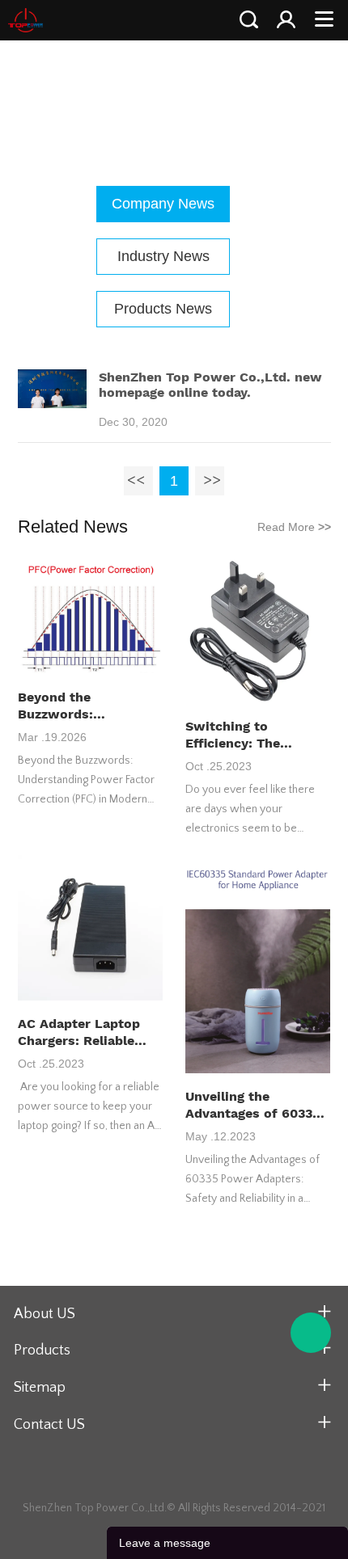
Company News (198, 93)
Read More (294, 526)
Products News (163, 309)
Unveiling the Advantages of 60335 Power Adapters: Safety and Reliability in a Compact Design (254, 1105)
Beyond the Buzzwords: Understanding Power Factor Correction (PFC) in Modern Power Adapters (88, 706)
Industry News (163, 256)
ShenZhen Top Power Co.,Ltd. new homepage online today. (210, 384)
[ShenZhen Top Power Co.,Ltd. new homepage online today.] (52, 404)
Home (122, 93)
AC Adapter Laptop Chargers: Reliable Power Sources (79, 1032)
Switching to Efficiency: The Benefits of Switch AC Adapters (256, 735)
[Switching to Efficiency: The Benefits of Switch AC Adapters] (258, 632)
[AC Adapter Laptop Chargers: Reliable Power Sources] (90, 929)
